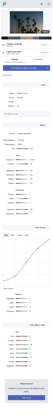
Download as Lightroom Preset (23, 68)
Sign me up (25, 396)
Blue (27, 235)
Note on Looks (12, 114)
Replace (45, 32)
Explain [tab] (40, 59)
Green (19, 235)
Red (12, 235)
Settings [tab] (14, 59)
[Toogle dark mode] (41, 3)
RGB (6, 235)
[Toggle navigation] (48, 3)
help (10, 75)
